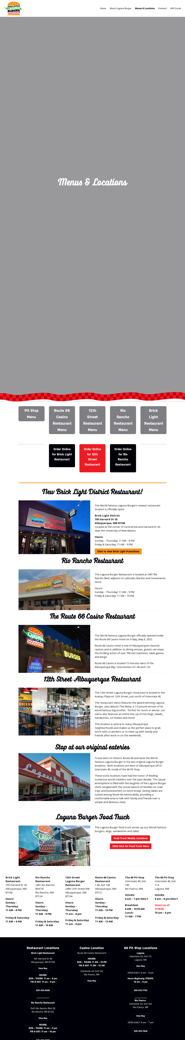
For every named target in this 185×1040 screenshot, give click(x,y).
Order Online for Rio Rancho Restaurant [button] (123, 456)
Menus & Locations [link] (145, 9)
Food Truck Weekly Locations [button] (130, 838)
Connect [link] (162, 9)
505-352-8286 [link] (43, 990)
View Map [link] (43, 968)
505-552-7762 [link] (140, 990)
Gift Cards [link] (175, 9)
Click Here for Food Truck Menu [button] (130, 846)
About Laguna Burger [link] (121, 9)
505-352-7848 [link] (140, 1031)
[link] (13, 8)
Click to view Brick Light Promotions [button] (118, 551)
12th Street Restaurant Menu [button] (92, 420)
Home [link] (103, 9)
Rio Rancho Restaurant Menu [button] (123, 420)
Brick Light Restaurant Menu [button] (153, 420)
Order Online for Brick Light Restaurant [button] (62, 454)
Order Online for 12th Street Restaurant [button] (92, 456)
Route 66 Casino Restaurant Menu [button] (62, 420)
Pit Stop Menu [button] (32, 413)
